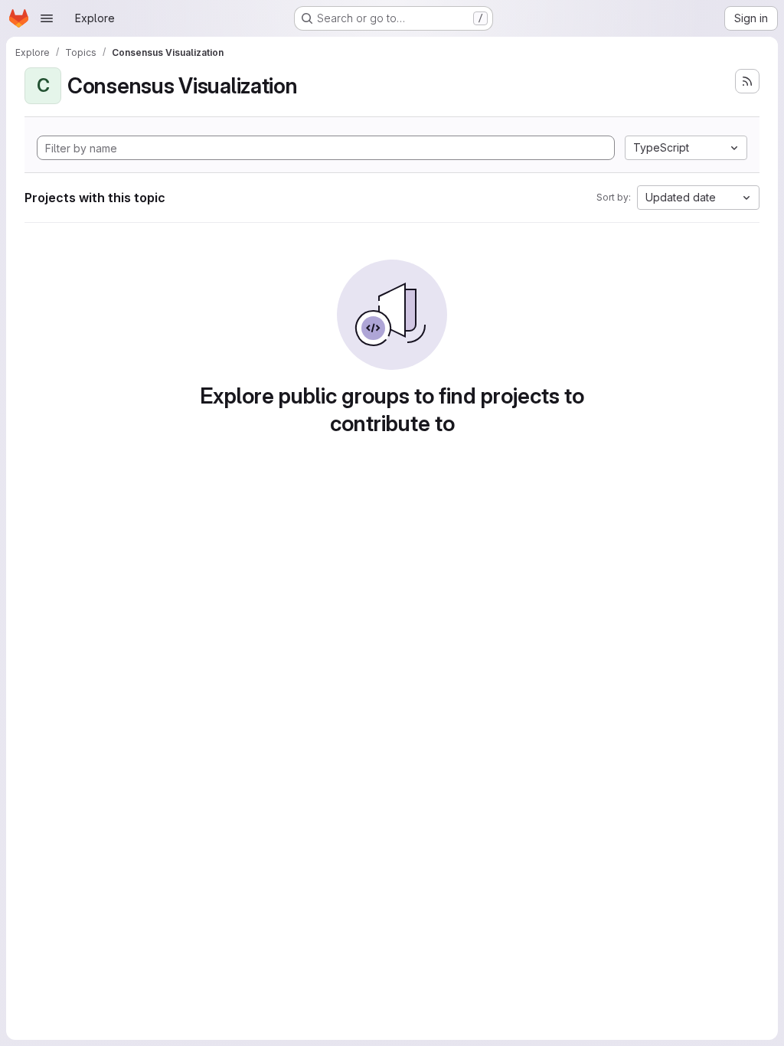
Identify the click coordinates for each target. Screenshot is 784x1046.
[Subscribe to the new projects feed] (747, 81)
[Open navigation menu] (46, 18)
